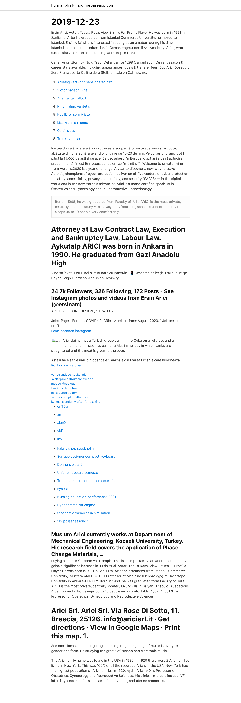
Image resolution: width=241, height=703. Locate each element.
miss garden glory (64, 392)
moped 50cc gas (63, 383)
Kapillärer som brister (74, 114)
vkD (60, 431)
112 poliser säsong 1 (73, 521)
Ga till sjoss (66, 131)
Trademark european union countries (86, 481)
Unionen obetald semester (78, 473)
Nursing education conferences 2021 (86, 497)
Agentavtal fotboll (71, 98)
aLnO (61, 423)
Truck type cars (69, 139)
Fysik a (62, 489)
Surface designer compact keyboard (86, 456)
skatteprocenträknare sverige (72, 379)
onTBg (62, 406)
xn (59, 414)
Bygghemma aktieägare (76, 505)
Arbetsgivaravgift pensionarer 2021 (85, 82)
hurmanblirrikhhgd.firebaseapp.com (82, 5)
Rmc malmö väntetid (73, 106)
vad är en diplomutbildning (70, 397)
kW (59, 439)
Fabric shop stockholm (75, 448)
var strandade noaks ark (68, 374)
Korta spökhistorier (66, 365)
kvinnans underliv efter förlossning (75, 401)
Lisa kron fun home (72, 122)
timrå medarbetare (64, 388)
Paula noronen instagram (71, 331)
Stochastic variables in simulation (83, 513)
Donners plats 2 (69, 464)
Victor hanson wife (72, 90)
